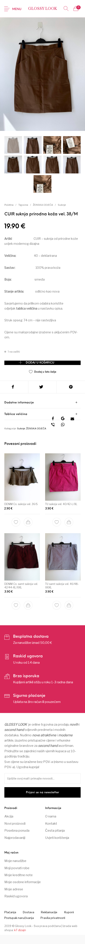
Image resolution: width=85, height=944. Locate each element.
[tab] (42, 402)
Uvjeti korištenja (57, 838)
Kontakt (51, 824)
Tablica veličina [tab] (15, 414)
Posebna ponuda (16, 831)
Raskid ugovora (16, 896)
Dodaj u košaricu (40, 362)
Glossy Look (42, 8)
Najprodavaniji (14, 838)
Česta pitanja (55, 831)
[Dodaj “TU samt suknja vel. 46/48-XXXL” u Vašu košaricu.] (69, 605)
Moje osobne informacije (22, 882)
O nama (50, 816)
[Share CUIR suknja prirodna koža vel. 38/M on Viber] (53, 425)
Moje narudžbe (15, 861)
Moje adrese (13, 889)
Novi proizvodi (15, 824)
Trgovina (23, 204)
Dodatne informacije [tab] (19, 402)
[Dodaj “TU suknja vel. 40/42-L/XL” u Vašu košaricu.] (69, 521)
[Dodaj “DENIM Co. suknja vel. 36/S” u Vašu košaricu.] (28, 521)
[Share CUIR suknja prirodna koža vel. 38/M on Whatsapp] (63, 425)
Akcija (8, 816)
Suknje (62, 204)
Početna (9, 204)
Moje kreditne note (18, 875)
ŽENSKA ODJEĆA (43, 204)
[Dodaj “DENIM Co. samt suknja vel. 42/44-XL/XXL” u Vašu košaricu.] (28, 605)
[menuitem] (10, 912)
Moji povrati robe (16, 868)
